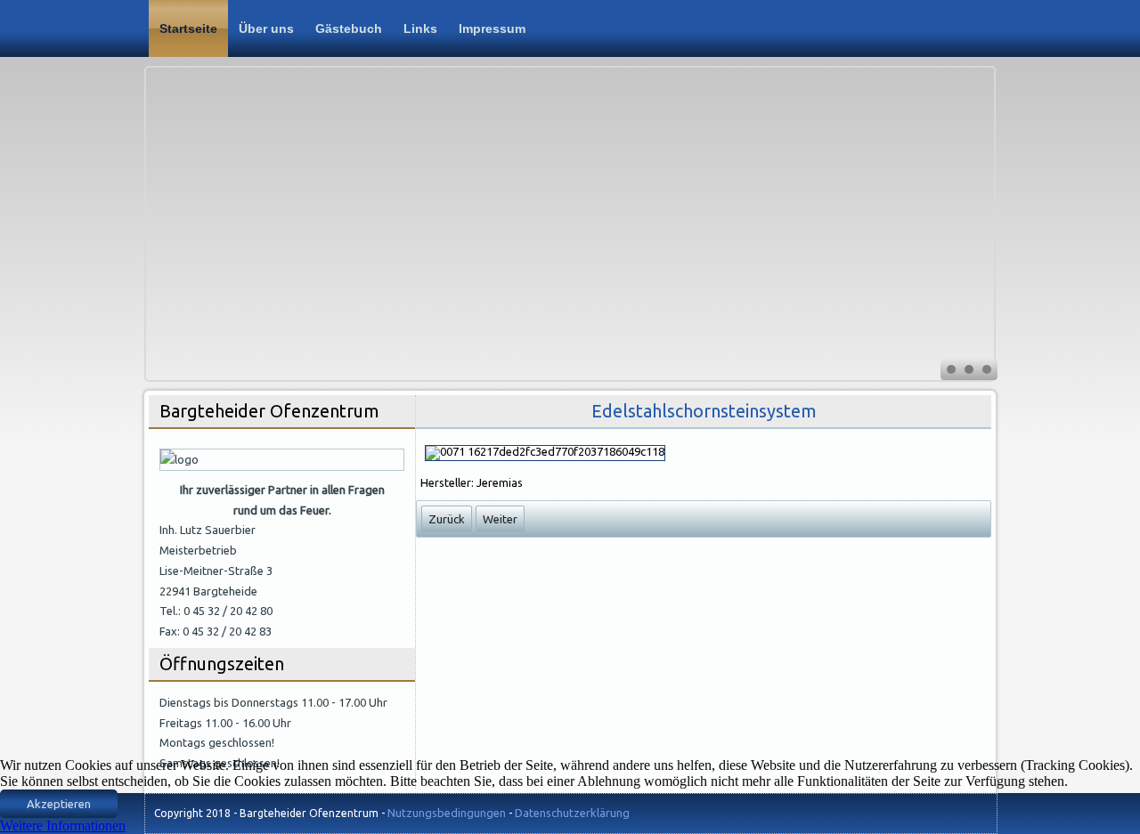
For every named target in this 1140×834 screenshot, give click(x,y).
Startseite (188, 28)
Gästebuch (348, 28)
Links (420, 28)
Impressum (492, 28)
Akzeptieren (59, 804)
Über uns (266, 28)
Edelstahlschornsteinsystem (704, 411)
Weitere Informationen (63, 825)
